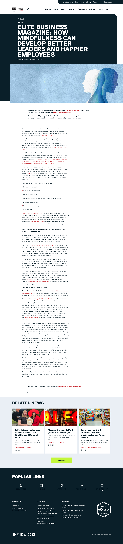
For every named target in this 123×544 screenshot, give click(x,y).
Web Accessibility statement (46, 523)
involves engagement (31, 318)
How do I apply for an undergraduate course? (73, 507)
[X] (29, 534)
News (20, 19)
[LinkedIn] (21, 534)
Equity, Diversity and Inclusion (46, 511)
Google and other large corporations (42, 245)
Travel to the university (19, 511)
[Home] (17, 11)
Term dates (40, 521)
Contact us (108, 2)
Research (30, 173)
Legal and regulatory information (47, 513)
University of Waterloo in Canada (42, 299)
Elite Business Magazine (62, 112)
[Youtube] (33, 534)
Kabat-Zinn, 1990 (46, 135)
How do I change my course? (71, 517)
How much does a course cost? (71, 515)
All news (61, 460)
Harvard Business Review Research (33, 213)
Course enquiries (17, 508)
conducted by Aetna (37, 222)
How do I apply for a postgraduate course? (72, 511)
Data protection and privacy (45, 508)
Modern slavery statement (45, 516)
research (29, 279)
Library (88, 2)
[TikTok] (25, 534)
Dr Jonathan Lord (73, 110)
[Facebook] (14, 534)
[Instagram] (18, 534)
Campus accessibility (43, 506)
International (79, 2)
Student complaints (43, 518)
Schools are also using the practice (38, 282)
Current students (67, 2)
